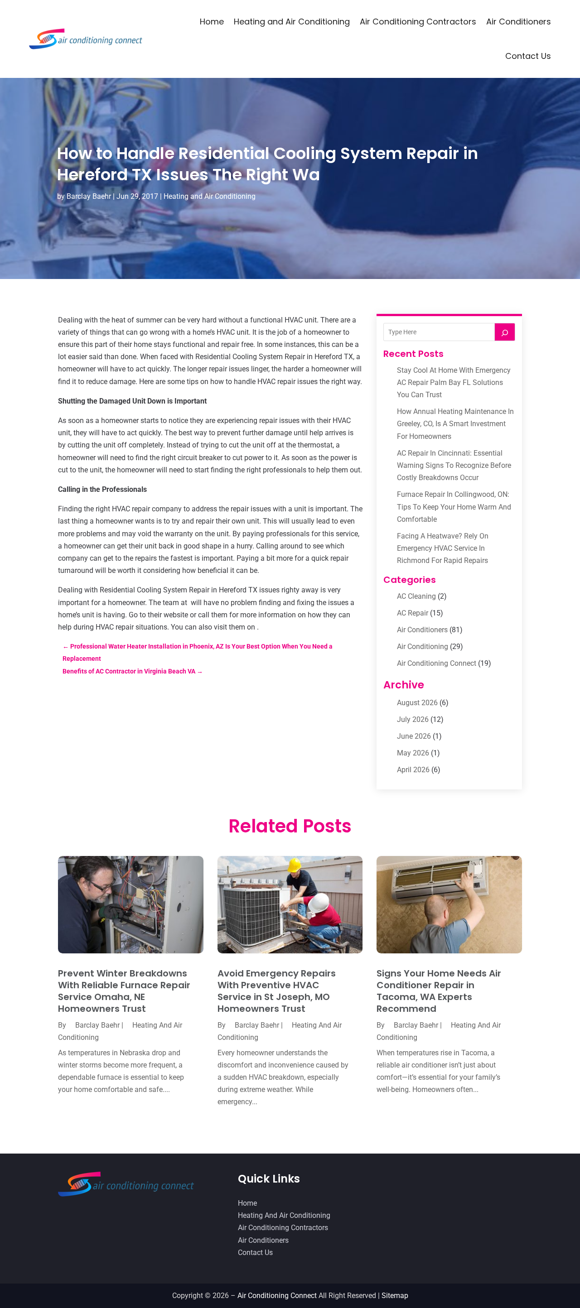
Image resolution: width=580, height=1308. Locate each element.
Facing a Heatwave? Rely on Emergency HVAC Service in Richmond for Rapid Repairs (442, 548)
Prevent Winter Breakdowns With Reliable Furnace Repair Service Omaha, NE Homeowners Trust (124, 991)
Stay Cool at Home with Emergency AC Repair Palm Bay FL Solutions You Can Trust (454, 382)
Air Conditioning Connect (436, 663)
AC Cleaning (416, 596)
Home (212, 21)
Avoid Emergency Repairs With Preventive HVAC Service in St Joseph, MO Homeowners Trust (277, 991)
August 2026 (417, 702)
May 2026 (413, 753)
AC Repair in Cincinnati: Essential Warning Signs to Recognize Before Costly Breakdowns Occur (454, 465)
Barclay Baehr (89, 196)
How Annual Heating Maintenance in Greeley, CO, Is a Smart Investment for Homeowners (455, 423)
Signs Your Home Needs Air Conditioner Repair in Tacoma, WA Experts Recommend (439, 991)
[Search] (504, 332)
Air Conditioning (422, 646)
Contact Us (528, 56)
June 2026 (414, 736)
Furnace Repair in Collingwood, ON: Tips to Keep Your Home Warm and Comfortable (454, 506)
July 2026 (413, 719)
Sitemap (395, 1295)
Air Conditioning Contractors (418, 21)
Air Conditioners (518, 21)
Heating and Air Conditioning (292, 21)
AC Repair (412, 613)
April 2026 (413, 769)
